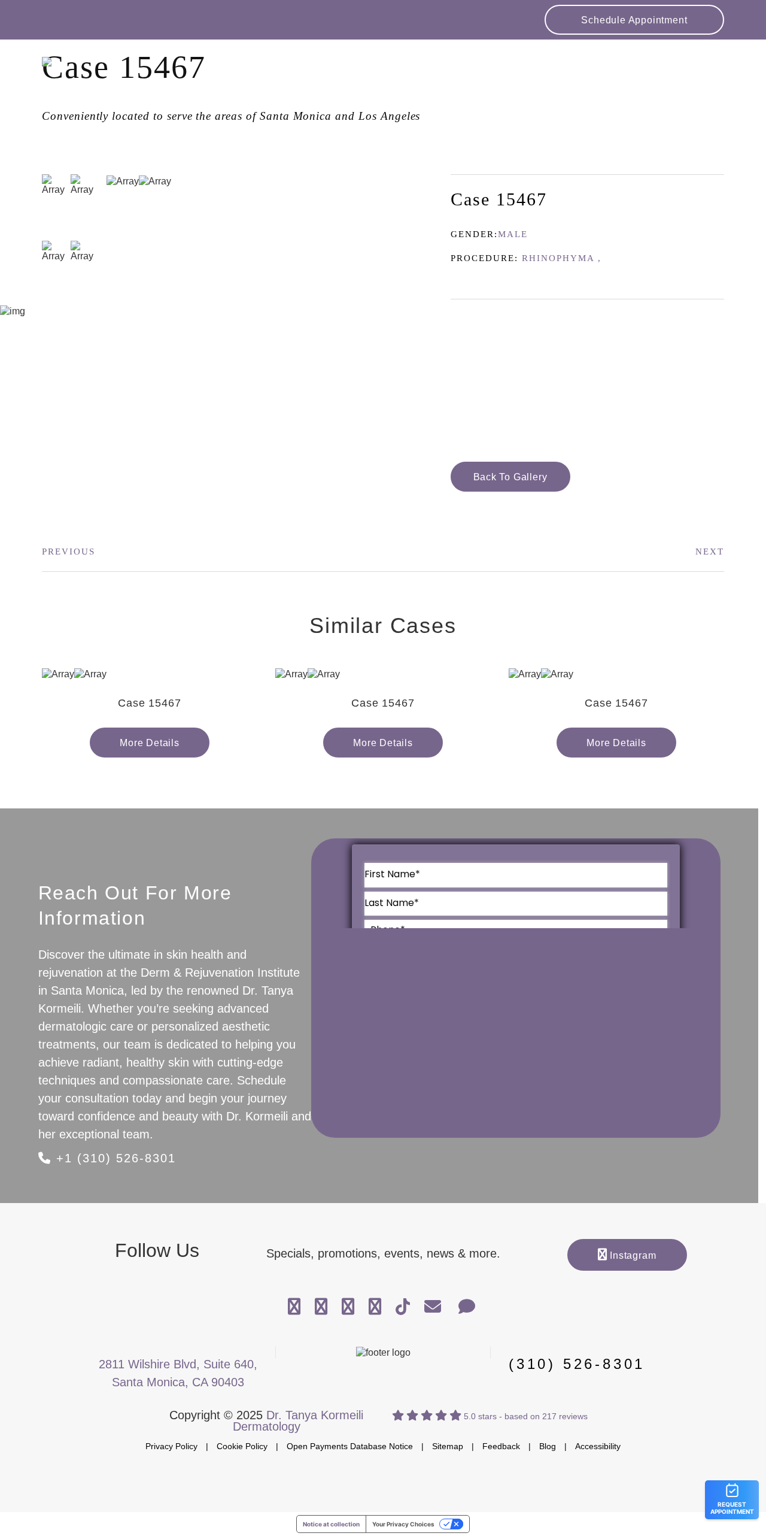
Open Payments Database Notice (350, 1446)
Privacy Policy (171, 1446)
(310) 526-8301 (577, 1364)
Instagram (631, 1255)
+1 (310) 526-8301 (113, 1158)
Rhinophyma (558, 258)
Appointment (634, 20)
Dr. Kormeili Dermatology (131, 72)
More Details (150, 743)
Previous (68, 551)
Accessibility (598, 1446)
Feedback (501, 1446)
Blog (547, 1446)
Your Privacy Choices (403, 1524)
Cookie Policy (242, 1446)
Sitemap (447, 1446)
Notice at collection (331, 1524)
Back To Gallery (510, 477)
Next (709, 551)
